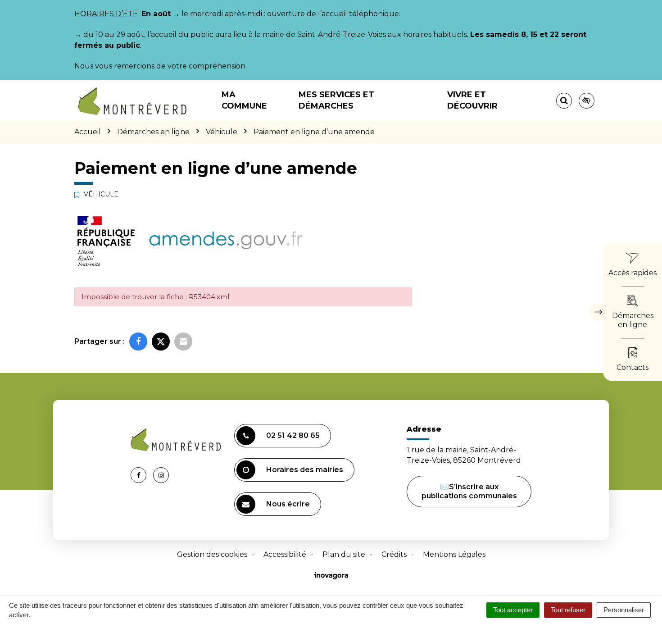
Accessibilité (284, 554)
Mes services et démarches (336, 100)
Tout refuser (568, 610)
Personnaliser (623, 610)
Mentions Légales (454, 554)
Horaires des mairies (304, 469)
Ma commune (244, 100)
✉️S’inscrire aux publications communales (469, 491)
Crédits (394, 554)
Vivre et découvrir (472, 100)
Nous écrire (288, 504)
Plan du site (343, 554)
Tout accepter (513, 610)
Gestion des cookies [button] (212, 554)
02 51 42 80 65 (293, 435)
